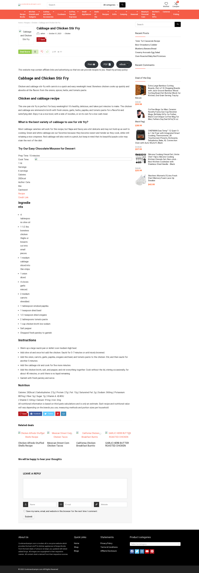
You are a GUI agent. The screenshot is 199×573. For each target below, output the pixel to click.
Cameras (166, 12)
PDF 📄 (107, 64)
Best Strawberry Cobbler (146, 45)
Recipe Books (22, 15)
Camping (123, 14)
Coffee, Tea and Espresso (73, 14)
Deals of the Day (96, 15)
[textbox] (155, 544)
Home (20, 23)
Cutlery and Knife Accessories (48, 14)
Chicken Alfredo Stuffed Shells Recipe (31, 444)
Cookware (62, 14)
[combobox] (155, 544)
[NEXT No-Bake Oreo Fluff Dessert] (196, 566)
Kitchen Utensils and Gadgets (34, 14)
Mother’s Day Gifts (155, 14)
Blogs (76, 551)
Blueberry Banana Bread (145, 48)
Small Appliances (86, 13)
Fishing (176, 14)
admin (42, 34)
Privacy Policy (106, 543)
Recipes (105, 14)
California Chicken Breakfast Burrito (85, 444)
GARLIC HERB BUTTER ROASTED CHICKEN (117, 444)
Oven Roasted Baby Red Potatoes (150, 56)
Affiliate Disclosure (108, 551)
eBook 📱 (124, 64)
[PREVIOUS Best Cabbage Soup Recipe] (2, 566)
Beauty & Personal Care (145, 14)
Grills (114, 14)
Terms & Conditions (109, 547)
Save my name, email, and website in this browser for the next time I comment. (61, 511)
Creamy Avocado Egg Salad (147, 52)
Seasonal (134, 14)
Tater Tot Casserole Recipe (147, 41)
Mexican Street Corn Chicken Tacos (58, 444)
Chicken (34, 23)
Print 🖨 (91, 64)
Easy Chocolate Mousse (44, 148)
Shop (76, 547)
